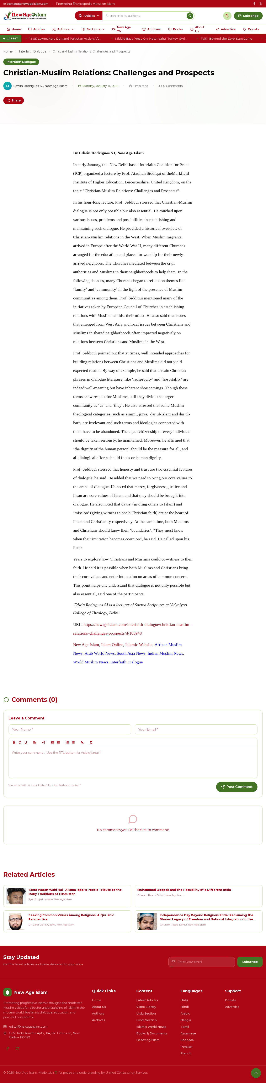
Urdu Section (146, 1013)
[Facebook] (7, 1048)
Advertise (232, 1007)
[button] (35, 742)
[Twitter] (17, 1048)
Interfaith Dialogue (32, 51)
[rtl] (44, 742)
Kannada (187, 1040)
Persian (186, 1047)
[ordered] (67, 742)
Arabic (185, 1013)
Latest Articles (147, 1000)
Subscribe (250, 962)
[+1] (58, 742)
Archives (98, 1020)
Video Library (146, 1007)
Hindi (185, 1007)
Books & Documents (151, 1033)
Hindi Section (146, 1020)
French (186, 1053)
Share (16, 100)
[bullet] (73, 742)
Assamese (188, 1033)
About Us (99, 1007)
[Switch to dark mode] (227, 16)
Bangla (186, 1020)
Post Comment (239, 787)
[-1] (52, 742)
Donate (230, 1000)
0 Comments (173, 86)
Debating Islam (147, 1040)
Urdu (184, 1000)
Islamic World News (151, 1027)
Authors (98, 1013)
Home (8, 51)
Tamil (185, 1027)
